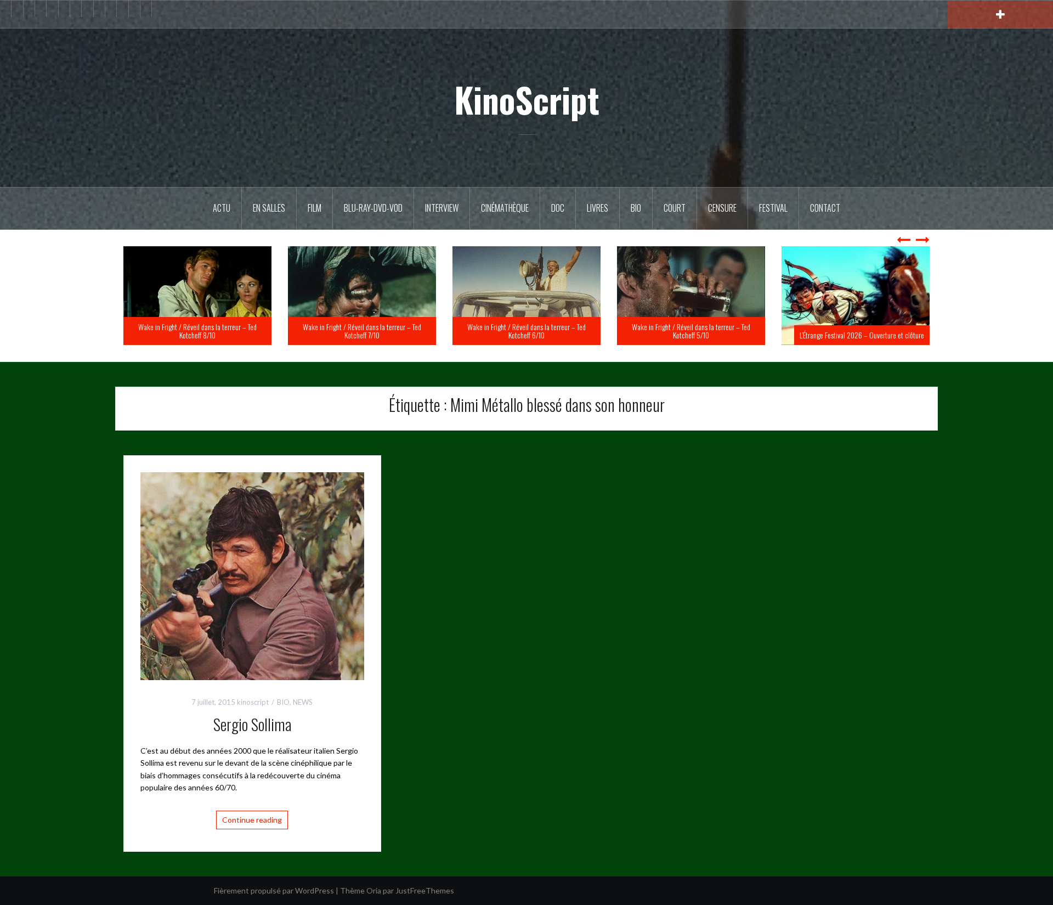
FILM (314, 207)
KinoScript (526, 99)
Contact (825, 207)
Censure (722, 207)
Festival (773, 207)
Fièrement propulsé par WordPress (274, 890)
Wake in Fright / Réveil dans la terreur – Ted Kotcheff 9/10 (197, 331)
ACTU (221, 207)
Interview (441, 207)
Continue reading (252, 819)
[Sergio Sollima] (252, 575)
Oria (373, 890)
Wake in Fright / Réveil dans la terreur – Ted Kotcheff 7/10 (526, 331)
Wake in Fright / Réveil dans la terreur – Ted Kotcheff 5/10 (855, 331)
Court (675, 207)
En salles (269, 207)
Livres (597, 207)
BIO (636, 207)
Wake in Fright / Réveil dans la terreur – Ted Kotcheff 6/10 (691, 331)
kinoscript (253, 702)
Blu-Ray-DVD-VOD (373, 207)
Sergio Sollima (252, 724)
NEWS (303, 702)
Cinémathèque (505, 207)
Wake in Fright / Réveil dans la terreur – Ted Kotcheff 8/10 (362, 331)
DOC (557, 207)
